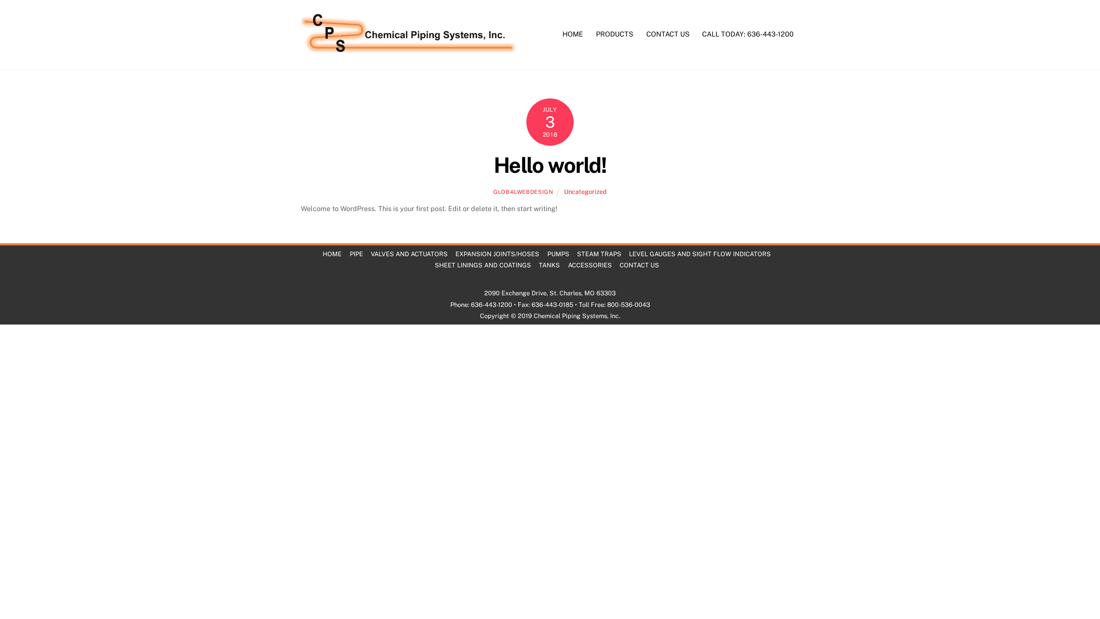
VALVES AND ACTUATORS (409, 253)
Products (614, 34)
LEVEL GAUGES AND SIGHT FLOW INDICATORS (700, 253)
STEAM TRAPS (599, 253)
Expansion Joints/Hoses (497, 253)
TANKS (549, 265)
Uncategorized (585, 191)
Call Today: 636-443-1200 (748, 34)
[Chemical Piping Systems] (408, 49)
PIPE (356, 253)
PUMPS (558, 253)
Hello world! (550, 165)
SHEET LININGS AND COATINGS (483, 265)
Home (572, 34)
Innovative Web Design (566, 327)
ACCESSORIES (590, 265)
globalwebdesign (523, 192)
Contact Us (668, 34)
